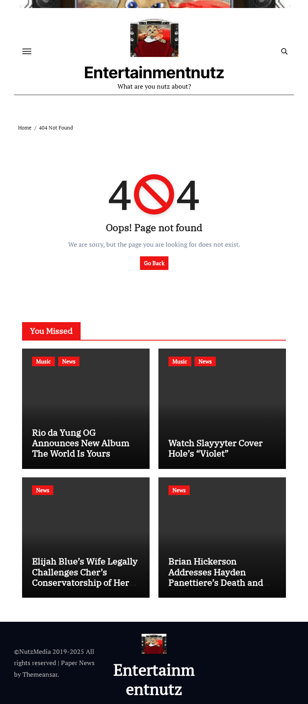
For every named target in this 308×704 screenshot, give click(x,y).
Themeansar (39, 674)
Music (43, 361)
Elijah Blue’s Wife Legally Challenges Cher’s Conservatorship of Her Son (85, 577)
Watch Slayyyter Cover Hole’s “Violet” (215, 448)
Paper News (78, 662)
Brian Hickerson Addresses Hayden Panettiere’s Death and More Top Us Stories (215, 577)
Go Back (154, 263)
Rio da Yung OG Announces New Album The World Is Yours (81, 442)
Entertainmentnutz (154, 72)
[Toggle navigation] (27, 51)
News (68, 361)
